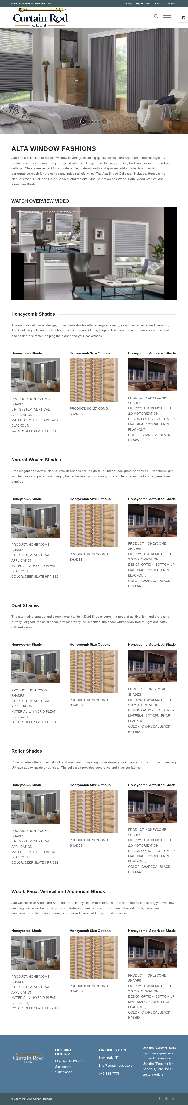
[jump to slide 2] (92, 122)
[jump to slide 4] (98, 122)
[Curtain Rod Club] (39, 17)
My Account (143, 3)
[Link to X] (173, 1098)
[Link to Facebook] (159, 1098)
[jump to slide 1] (89, 122)
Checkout (171, 3)
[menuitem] (128, 3)
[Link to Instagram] (166, 1098)
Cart (157, 3)
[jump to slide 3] (95, 122)
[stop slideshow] (105, 122)
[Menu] (164, 17)
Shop (128, 3)
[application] (94, 253)
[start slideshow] (83, 122)
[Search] (153, 17)
